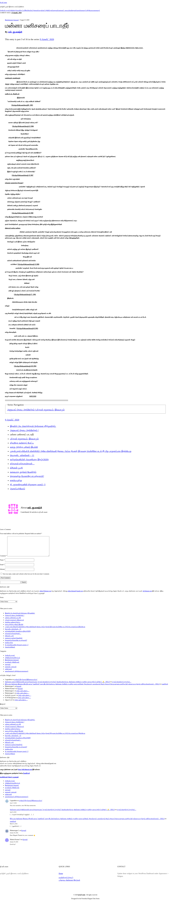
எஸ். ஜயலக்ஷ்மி (15, 32)
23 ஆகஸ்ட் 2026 (16, 13)
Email (2, 564)
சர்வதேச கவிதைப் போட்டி (22, 443)
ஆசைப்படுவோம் (17, 488)
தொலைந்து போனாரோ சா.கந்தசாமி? (27, 476)
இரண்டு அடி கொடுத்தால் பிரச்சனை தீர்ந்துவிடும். (33, 426)
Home (61, 873)
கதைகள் (55, 10)
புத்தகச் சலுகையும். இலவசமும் (50, 410)
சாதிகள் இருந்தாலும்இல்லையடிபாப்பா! (25, 679)
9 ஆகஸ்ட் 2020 (47, 39)
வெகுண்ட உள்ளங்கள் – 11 (22, 455)
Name (2, 560)
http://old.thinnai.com (25, 769)
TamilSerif (26, 773)
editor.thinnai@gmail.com (75, 591)
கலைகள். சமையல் (64, 10)
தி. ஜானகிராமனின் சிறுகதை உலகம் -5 (27, 484)
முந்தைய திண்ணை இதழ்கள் (69, 880)
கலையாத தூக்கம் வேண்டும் (23, 472)
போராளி (18, 686)
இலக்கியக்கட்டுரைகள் (32, 10)
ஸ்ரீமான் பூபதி (16, 468)
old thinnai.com (147, 591)
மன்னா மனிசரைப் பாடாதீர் (13, 618)
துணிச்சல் (165, 684)
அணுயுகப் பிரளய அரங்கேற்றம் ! (21, 410)
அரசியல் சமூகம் (5, 10)
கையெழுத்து (16, 480)
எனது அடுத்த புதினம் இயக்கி (24, 447)
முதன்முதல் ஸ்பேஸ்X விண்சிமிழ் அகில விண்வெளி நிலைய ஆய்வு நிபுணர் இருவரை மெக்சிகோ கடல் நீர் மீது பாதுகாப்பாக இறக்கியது (70, 451)
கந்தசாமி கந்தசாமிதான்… (22, 463)
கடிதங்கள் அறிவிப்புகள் (46, 10)
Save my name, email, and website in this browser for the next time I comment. (26, 574)
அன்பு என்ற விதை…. (22, 691)
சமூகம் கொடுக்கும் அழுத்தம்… (121, 682)
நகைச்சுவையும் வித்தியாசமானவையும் (88, 10)
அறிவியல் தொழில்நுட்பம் (17, 10)
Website (2, 569)
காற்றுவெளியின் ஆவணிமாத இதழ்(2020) (29, 459)
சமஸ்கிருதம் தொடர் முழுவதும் (9, 777)
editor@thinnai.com (45, 591)
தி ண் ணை (3, 2)
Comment (3, 556)
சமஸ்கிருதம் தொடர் (66, 877)
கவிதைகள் (73, 10)
